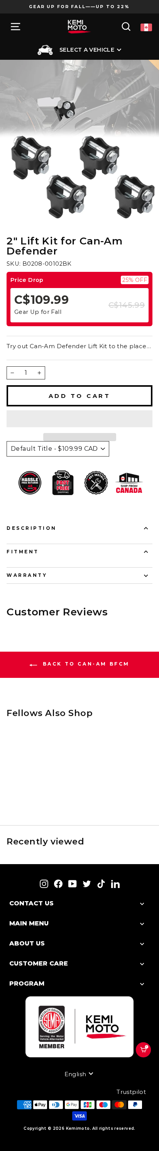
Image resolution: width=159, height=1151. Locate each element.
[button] (79, 418)
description (32, 528)
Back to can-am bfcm (85, 664)
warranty (27, 575)
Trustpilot (131, 1092)
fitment (23, 551)
